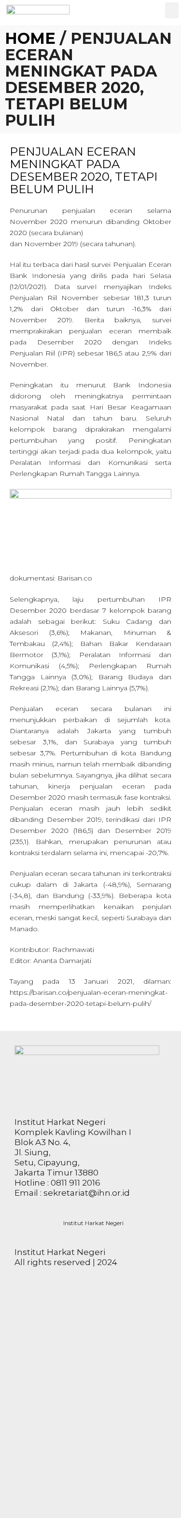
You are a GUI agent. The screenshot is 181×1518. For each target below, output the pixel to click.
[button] (172, 10)
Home (30, 38)
